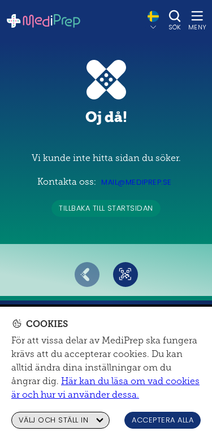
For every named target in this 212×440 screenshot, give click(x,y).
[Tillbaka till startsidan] (43, 20)
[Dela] (125, 274)
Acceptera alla (162, 420)
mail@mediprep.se (136, 182)
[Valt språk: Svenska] (153, 20)
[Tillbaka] (87, 274)
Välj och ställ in (53, 420)
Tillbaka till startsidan (106, 208)
